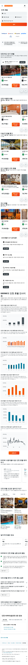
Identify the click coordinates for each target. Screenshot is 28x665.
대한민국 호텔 (18, 642)
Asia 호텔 (12, 642)
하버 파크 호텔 (5, 151)
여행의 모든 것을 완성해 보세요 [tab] (15, 619)
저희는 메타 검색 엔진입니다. (8, 658)
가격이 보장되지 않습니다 (7, 652)
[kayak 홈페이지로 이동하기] (8, 6)
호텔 (9, 642)
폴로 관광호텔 (5, 221)
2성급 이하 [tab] (23, 494)
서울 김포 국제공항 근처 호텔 (9, 629)
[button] (2, 5)
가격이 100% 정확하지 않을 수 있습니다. (11, 661)
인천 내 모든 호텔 (4, 637)
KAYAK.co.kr (4, 642)
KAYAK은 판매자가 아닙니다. (8, 656)
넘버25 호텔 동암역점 (7, 116)
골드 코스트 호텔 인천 (7, 77)
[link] (6, 248)
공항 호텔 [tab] (5, 619)
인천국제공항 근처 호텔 (8, 627)
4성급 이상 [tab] (5, 494)
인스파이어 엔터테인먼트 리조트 (9, 186)
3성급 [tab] (14, 494)
